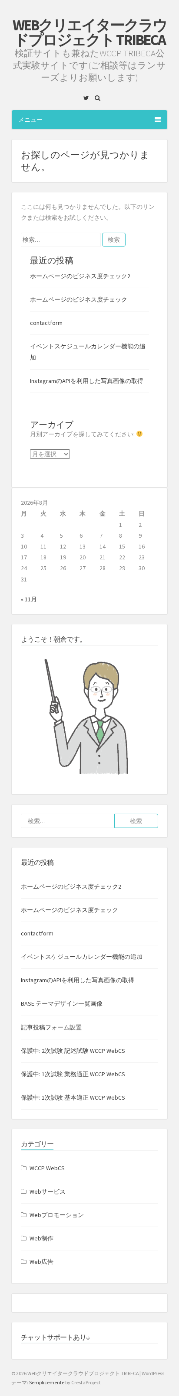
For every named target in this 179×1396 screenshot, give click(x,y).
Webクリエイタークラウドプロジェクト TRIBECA (90, 32)
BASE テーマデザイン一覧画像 (62, 1003)
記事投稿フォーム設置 (51, 1027)
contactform (46, 323)
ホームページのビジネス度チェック (78, 299)
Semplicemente (46, 1382)
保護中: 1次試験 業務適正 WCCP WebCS (73, 1074)
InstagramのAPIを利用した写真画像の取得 (86, 381)
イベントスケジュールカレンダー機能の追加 (82, 957)
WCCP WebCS (47, 1168)
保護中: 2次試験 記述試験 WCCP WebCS (73, 1051)
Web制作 (41, 1238)
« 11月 (29, 599)
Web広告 (41, 1262)
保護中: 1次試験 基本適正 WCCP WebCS (73, 1097)
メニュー (30, 119)
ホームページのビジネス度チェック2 (80, 276)
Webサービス (48, 1191)
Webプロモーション (57, 1215)
